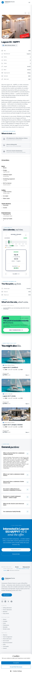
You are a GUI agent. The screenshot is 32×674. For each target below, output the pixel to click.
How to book (6, 640)
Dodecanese (6, 625)
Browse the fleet (16, 554)
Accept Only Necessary (16, 667)
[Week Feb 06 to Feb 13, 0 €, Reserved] (24, 242)
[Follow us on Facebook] (11, 601)
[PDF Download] (28, 13)
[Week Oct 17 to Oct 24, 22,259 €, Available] (11, 242)
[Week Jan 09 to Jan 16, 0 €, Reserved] (21, 242)
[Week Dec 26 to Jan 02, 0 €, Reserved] (19, 242)
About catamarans (7, 638)
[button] (16, 260)
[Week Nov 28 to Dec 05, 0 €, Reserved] (16, 242)
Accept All (16, 662)
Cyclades (5, 621)
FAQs (4, 644)
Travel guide (6, 646)
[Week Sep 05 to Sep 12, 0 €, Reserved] (6, 242)
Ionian (4, 623)
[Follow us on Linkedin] (5, 601)
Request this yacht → (16, 549)
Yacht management (7, 636)
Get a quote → (7, 594)
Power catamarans (7, 609)
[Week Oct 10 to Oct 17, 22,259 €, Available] (10, 242)
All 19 (7, 36)
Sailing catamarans (7, 607)
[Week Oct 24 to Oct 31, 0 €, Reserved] (12, 242)
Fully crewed (6, 613)
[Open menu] (29, 2)
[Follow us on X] (8, 601)
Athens (4, 619)
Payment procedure (7, 642)
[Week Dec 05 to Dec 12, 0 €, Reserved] (17, 242)
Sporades (5, 627)
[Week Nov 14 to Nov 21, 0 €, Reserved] (14, 242)
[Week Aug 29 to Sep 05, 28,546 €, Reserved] (5, 242)
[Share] (25, 13)
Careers (5, 648)
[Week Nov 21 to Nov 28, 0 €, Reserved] (15, 242)
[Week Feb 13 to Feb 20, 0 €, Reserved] (25, 242)
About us (5, 635)
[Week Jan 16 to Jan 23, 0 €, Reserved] (22, 242)
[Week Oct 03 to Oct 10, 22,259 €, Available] (9, 242)
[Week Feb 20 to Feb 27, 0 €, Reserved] (26, 242)
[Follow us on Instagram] (2, 601)
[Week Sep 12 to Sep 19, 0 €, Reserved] (7, 242)
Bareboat (5, 611)
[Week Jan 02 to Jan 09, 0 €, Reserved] (20, 242)
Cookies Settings (17, 671)
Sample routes (6, 629)
